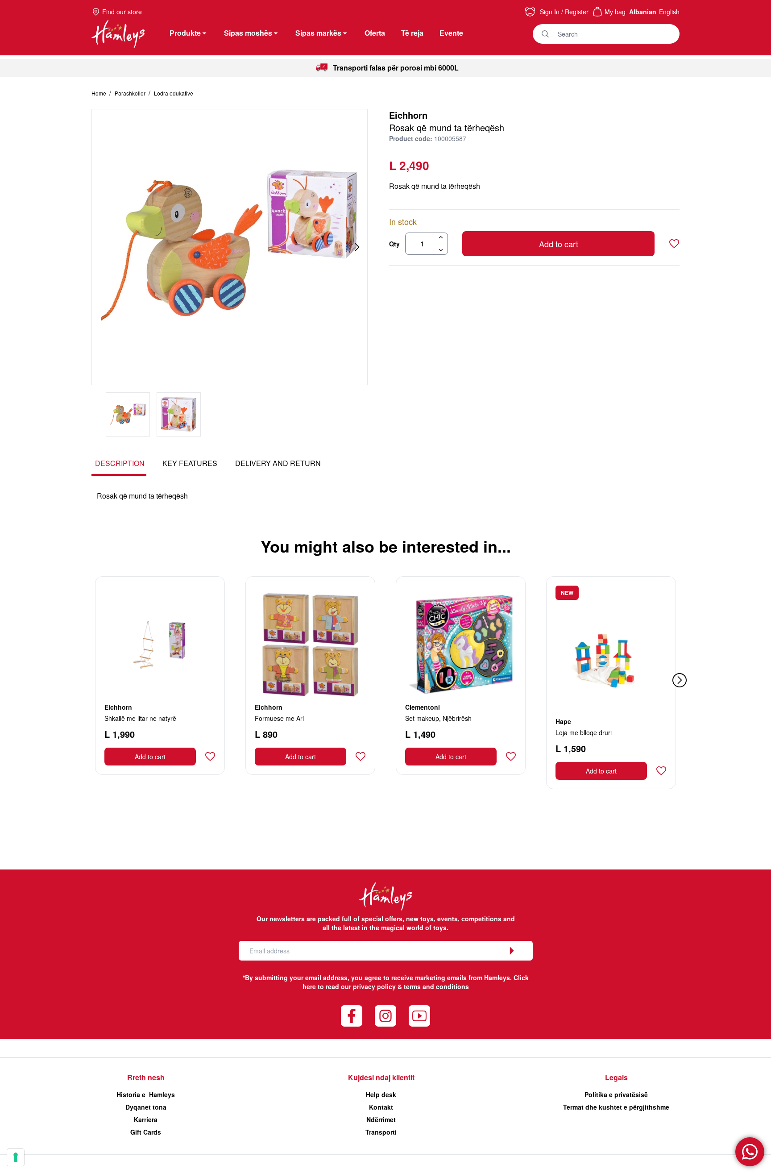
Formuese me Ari (279, 718)
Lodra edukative (173, 93)
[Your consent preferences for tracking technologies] (15, 1157)
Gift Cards (145, 1131)
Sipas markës (318, 33)
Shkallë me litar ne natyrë (140, 718)
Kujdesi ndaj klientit (381, 1077)
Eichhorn (408, 114)
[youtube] (419, 1016)
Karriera (146, 1119)
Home (99, 93)
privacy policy (374, 986)
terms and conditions (436, 986)
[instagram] (385, 1016)
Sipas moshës (248, 33)
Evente (451, 33)
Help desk (381, 1094)
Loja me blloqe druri (583, 732)
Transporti (381, 1131)
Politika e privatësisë (616, 1094)
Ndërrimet (381, 1119)
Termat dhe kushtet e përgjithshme (616, 1106)
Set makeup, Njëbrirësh (438, 718)
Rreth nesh (146, 1077)
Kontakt (381, 1106)
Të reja (412, 33)
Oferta (375, 33)
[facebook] (351, 1016)
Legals (616, 1077)
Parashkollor (131, 93)
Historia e (145, 1094)
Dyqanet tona (145, 1106)
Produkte (185, 33)
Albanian (642, 11)
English (669, 11)
